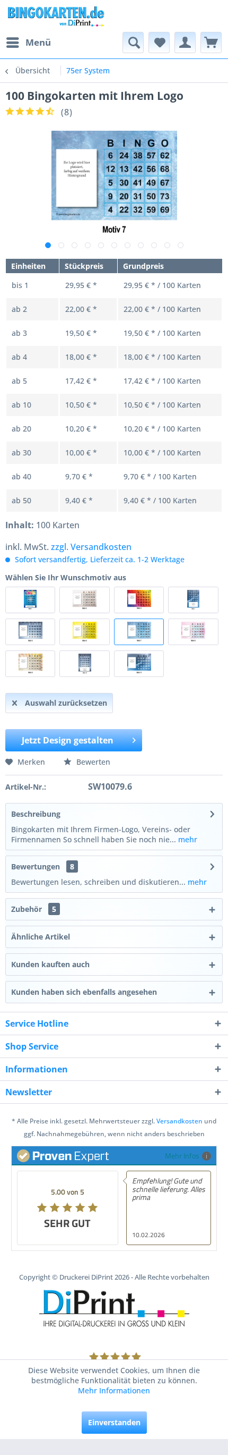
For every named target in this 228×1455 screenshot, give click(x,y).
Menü (38, 42)
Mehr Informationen (114, 1390)
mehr (186, 839)
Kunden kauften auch (50, 964)
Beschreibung (35, 814)
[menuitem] (28, 42)
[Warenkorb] (211, 42)
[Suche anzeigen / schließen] (133, 42)
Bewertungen (35, 866)
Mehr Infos (182, 1156)
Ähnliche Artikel (40, 937)
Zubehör (33, 909)
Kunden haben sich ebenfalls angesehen (84, 992)
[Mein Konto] (185, 42)
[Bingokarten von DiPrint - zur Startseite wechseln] (55, 16)
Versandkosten (179, 1121)
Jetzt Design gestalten (67, 740)
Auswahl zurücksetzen (66, 703)
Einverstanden (114, 1422)
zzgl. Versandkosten (91, 547)
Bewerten (92, 762)
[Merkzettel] (159, 42)
